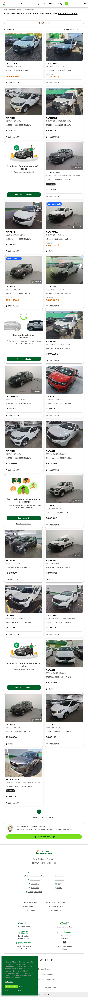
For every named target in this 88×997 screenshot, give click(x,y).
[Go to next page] (54, 811)
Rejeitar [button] (21, 986)
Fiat (32, 10)
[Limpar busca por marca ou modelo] (38, 4)
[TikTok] (41, 960)
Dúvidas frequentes (23, 524)
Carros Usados (15, 10)
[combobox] (28, 4)
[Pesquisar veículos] (66, 3)
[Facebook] (51, 960)
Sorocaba (26, 10)
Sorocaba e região (67, 13)
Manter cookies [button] (11, 986)
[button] (30, 910)
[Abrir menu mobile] (84, 3)
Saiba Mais (9, 982)
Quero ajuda (22, 518)
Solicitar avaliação (24, 359)
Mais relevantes (72, 29)
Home (6, 10)
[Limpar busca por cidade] (61, 4)
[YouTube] (46, 960)
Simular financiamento (24, 195)
